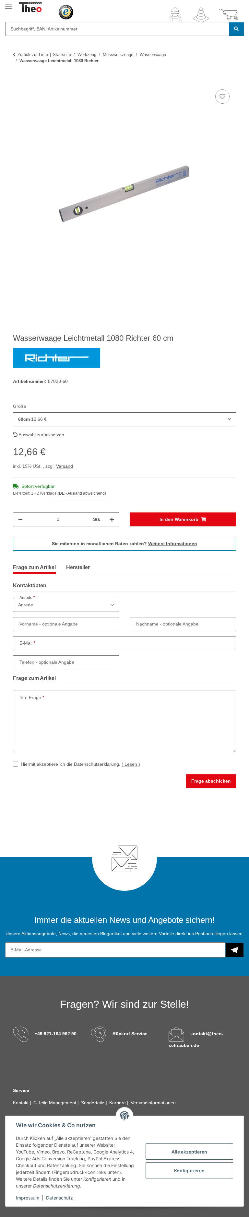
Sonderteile (93, 1102)
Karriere (118, 1102)
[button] (175, 14)
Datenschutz (59, 1197)
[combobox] (124, 419)
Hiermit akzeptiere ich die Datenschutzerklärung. (80, 764)
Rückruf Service (130, 1033)
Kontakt (21, 1102)
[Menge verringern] (20, 519)
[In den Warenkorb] (18, 80)
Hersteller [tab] (78, 567)
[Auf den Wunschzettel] (222, 96)
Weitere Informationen (172, 543)
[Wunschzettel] (201, 14)
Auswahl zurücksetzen (41, 434)
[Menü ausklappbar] (8, 4)
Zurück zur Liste (33, 54)
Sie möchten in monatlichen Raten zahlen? (124, 543)
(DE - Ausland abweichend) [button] (82, 493)
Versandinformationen (153, 1102)
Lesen (130, 764)
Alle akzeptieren (189, 1151)
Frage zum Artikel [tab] (34, 567)
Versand (64, 466)
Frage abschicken (211, 781)
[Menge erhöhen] (112, 519)
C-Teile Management (55, 1102)
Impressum (27, 1197)
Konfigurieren (189, 1170)
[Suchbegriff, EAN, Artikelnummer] (236, 29)
